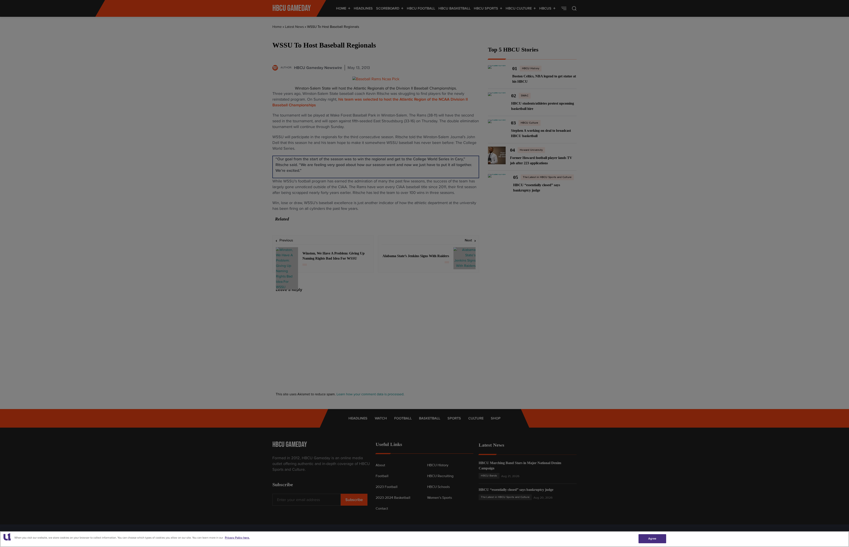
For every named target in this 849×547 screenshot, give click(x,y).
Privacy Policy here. (237, 537)
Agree (652, 538)
